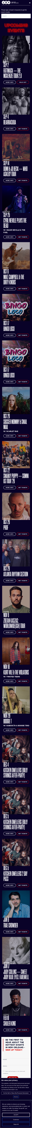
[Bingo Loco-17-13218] (16, 308)
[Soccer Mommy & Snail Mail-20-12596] (16, 401)
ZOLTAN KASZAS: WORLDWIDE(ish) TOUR (14, 623)
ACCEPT (16, 1115)
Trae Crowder (10, 925)
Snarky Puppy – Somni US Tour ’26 (16, 478)
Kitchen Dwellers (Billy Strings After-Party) (15, 772)
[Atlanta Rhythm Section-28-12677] (16, 553)
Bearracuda (9, 122)
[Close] (30, 1102)
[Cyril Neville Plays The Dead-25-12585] (16, 200)
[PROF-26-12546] (16, 507)
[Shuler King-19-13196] (16, 1003)
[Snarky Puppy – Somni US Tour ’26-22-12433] (16, 455)
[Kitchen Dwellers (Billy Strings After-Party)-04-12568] (16, 749)
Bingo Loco (9, 329)
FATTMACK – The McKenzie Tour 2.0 (12, 73)
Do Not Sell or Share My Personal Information (16, 1093)
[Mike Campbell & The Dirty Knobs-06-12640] (16, 256)
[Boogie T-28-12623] (16, 700)
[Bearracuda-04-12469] (16, 101)
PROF (5, 528)
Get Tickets (22, 129)
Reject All (16, 1124)
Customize (16, 1119)
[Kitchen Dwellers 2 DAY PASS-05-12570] (16, 853)
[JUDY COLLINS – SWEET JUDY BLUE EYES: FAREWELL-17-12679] (16, 951)
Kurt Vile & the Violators (16, 672)
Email (5, 1066)
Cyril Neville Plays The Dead (15, 223)
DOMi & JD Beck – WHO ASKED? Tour (15, 171)
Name (5, 1059)
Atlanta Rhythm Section (15, 574)
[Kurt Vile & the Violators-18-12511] (16, 651)
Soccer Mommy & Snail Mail (15, 424)
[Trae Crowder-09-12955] (16, 904)
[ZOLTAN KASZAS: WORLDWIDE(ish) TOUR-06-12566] (16, 600)
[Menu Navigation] (29, 3)
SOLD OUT (22, 82)
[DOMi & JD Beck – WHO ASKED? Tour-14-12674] (16, 148)
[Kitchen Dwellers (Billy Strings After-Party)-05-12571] (16, 801)
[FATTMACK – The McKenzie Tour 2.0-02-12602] (16, 50)
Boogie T (7, 721)
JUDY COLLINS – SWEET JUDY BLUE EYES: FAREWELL (16, 974)
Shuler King (9, 1023)
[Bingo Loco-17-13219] (16, 354)
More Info (9, 82)
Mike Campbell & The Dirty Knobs (13, 279)
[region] (16, 1114)
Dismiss (16, 1096)
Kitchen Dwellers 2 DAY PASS (15, 876)
